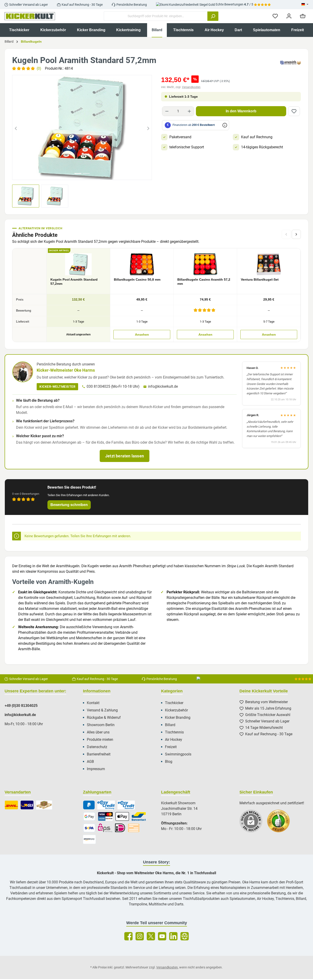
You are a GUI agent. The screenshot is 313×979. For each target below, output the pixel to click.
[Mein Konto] (289, 16)
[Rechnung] (106, 805)
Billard (170, 725)
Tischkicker (174, 703)
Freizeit (171, 747)
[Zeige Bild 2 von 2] (86, 173)
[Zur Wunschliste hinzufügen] (294, 111)
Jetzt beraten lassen (124, 456)
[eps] (105, 827)
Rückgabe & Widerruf (104, 717)
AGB (90, 761)
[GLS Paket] (27, 805)
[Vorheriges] (15, 127)
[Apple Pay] (122, 816)
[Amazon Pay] (89, 839)
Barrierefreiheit (98, 754)
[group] (82, 127)
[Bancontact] (139, 816)
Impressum (96, 769)
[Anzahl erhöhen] (189, 111)
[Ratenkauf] (126, 805)
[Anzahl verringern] (167, 111)
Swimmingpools (178, 754)
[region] (82, 127)
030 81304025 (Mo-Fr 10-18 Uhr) (113, 386)
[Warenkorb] (302, 16)
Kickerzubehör (176, 710)
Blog (168, 761)
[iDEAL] (120, 827)
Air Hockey (173, 739)
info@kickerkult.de (163, 386)
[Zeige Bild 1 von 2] (77, 173)
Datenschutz (97, 747)
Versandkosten (191, 87)
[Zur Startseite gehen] (30, 16)
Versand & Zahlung (102, 710)
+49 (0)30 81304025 (21, 706)
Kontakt (93, 703)
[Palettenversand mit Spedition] (44, 805)
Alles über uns (98, 732)
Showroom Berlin (101, 725)
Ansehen (142, 334)
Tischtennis (174, 732)
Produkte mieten (100, 739)
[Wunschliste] (275, 16)
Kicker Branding (177, 717)
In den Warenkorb (241, 111)
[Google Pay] (89, 816)
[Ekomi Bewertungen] (280, 823)
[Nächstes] (148, 127)
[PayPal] (89, 805)
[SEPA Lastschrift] (89, 827)
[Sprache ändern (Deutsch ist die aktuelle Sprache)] (304, 4)
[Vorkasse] (134, 827)
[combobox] (156, 16)
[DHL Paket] (11, 805)
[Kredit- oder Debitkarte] (105, 816)
